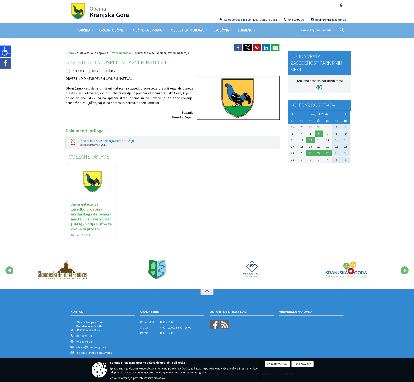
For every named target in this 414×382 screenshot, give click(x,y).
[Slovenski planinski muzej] (62, 269)
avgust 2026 (319, 114)
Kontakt (78, 311)
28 (327, 153)
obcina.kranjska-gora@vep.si (94, 353)
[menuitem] (84, 30)
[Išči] (341, 30)
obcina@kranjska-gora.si (331, 20)
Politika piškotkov (154, 378)
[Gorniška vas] (157, 269)
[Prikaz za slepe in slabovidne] (5, 51)
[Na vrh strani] (207, 292)
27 (318, 153)
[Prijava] (341, 5)
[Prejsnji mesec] (292, 114)
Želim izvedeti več (277, 364)
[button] (9, 270)
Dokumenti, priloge (85, 131)
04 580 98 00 (296, 20)
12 (310, 140)
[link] (238, 47)
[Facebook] (5, 63)
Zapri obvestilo (302, 364)
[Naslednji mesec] (345, 114)
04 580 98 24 (84, 341)
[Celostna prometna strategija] (346, 269)
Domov (71, 53)
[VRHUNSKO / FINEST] (252, 269)
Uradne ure (149, 311)
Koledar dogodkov (312, 105)
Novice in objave (121, 53)
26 (310, 153)
